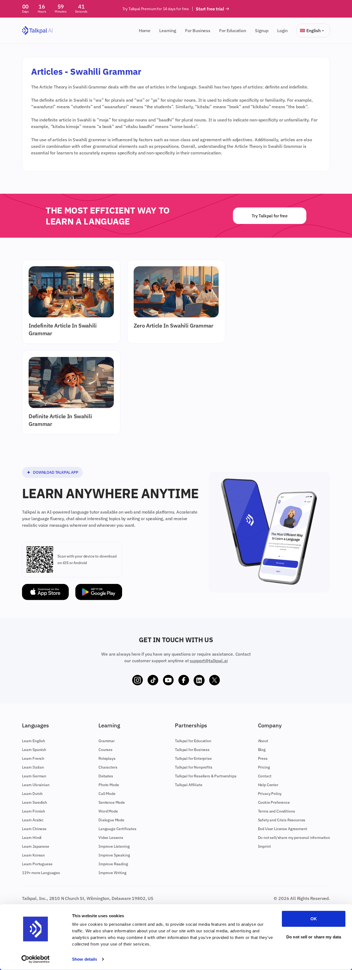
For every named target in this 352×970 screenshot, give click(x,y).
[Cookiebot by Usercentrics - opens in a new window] (36, 959)
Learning (167, 30)
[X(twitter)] (214, 680)
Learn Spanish (34, 749)
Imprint (264, 846)
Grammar (106, 740)
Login (282, 30)
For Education (232, 30)
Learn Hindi (32, 837)
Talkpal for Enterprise (193, 758)
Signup (261, 30)
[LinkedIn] (199, 680)
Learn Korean (33, 855)
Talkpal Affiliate (188, 784)
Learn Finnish (33, 811)
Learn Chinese (34, 828)
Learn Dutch (32, 793)
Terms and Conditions (276, 811)
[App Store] (45, 592)
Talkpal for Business (192, 749)
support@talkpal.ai (208, 660)
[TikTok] (152, 680)
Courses (105, 749)
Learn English (33, 740)
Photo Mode (108, 784)
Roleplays (107, 758)
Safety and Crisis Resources (282, 819)
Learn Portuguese (37, 863)
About (263, 740)
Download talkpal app (55, 472)
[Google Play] (98, 592)
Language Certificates (117, 828)
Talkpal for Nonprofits (193, 767)
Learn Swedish (34, 802)
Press (263, 758)
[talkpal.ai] (37, 30)
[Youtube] (168, 680)
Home (144, 30)
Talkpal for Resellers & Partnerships (205, 776)
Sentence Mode (111, 802)
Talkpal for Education (193, 740)
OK (313, 918)
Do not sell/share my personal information (294, 837)
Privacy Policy (270, 793)
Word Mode (108, 811)
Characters (107, 767)
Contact (264, 776)
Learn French (33, 758)
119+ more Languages (41, 872)
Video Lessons (110, 837)
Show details (84, 959)
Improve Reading (113, 863)
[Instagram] (137, 680)
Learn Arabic (32, 819)
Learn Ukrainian (36, 784)
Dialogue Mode (111, 819)
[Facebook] (183, 680)
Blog (262, 749)
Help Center (268, 784)
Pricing (264, 767)
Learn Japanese (35, 846)
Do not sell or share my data (313, 936)
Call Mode (107, 793)
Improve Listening (114, 846)
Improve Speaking (114, 855)
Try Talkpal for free (270, 215)
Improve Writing (112, 872)
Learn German (34, 776)
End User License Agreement (282, 828)
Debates (105, 776)
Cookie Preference (274, 802)
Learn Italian (33, 767)
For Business (197, 30)
